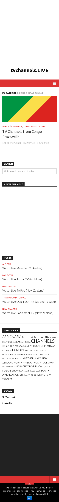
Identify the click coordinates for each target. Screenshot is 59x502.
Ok (29, 498)
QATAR (47, 366)
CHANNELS (16, 126)
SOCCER (36, 371)
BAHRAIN (52, 337)
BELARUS (6, 342)
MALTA (46, 355)
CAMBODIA (25, 342)
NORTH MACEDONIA (44, 362)
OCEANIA (6, 367)
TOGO (33, 375)
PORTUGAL (36, 366)
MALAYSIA (27, 354)
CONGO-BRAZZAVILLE (35, 126)
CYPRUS (32, 346)
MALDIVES (38, 354)
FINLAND (29, 351)
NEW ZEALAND (9, 286)
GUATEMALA (39, 350)
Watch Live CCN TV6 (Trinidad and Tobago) (29, 301)
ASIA (17, 337)
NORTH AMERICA (23, 362)
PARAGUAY (22, 366)
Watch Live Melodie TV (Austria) (22, 268)
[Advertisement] (29, 31)
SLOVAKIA (17, 370)
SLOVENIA (28, 371)
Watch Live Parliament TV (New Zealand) (27, 313)
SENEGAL (6, 370)
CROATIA (18, 346)
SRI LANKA (25, 375)
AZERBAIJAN (41, 337)
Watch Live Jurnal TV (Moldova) (22, 279)
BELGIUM (15, 342)
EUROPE (18, 350)
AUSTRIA (6, 264)
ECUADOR (7, 350)
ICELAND (17, 355)
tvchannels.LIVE (29, 70)
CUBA (25, 346)
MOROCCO (18, 358)
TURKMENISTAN (44, 375)
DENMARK (51, 346)
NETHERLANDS (33, 358)
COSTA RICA (8, 346)
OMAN (13, 367)
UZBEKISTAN (7, 379)
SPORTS (17, 375)
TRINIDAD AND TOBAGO (14, 297)
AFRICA (5, 126)
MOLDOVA (7, 275)
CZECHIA (41, 345)
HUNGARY (7, 354)
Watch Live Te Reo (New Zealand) (23, 290)
